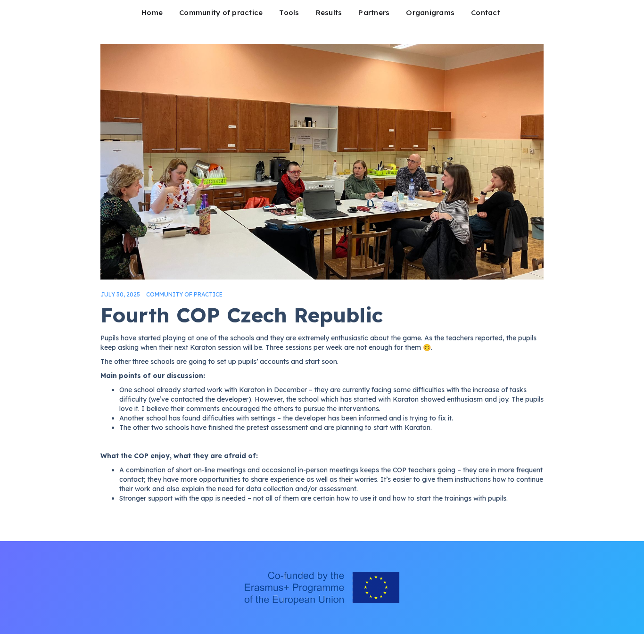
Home (152, 12)
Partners (373, 12)
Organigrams (430, 12)
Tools (289, 12)
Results (329, 12)
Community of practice (221, 12)
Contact (485, 12)
